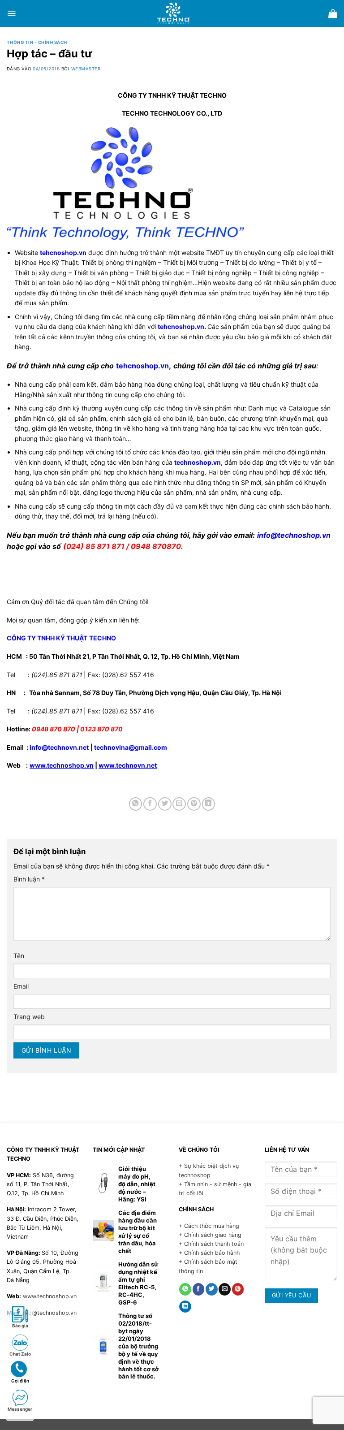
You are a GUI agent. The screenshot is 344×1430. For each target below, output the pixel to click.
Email (21, 986)
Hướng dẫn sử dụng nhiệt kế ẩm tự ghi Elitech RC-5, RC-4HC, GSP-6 (138, 1283)
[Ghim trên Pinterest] (194, 804)
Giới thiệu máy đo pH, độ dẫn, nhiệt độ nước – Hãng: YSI (136, 1184)
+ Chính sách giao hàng (210, 1234)
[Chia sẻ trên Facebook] (150, 804)
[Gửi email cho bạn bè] (179, 804)
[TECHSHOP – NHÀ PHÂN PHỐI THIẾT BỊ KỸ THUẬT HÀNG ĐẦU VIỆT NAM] (173, 13)
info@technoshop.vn (49, 1312)
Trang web (29, 1016)
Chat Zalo (20, 1354)
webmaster (85, 68)
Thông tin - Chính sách (37, 42)
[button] (11, 13)
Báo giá (20, 1325)
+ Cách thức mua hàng (209, 1226)
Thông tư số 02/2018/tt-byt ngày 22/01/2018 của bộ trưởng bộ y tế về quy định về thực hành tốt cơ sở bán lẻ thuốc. (138, 1346)
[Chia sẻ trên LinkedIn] (208, 804)
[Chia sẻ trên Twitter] (165, 804)
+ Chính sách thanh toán (211, 1243)
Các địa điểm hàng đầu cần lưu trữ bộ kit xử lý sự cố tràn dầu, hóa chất (137, 1231)
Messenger (20, 1409)
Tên (18, 955)
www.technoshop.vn (62, 765)
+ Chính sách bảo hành (209, 1252)
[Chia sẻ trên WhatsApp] (135, 804)
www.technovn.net (128, 765)
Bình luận (29, 879)
